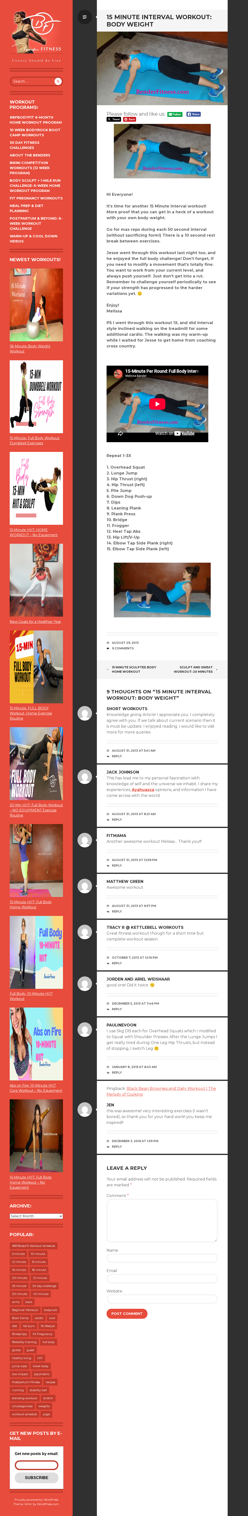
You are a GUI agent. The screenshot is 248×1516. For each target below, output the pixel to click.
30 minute (19, 1294)
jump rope (19, 1366)
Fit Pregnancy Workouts (36, 198)
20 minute (19, 1278)
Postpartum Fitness (26, 1382)
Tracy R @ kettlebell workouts (145, 927)
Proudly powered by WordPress (36, 1499)
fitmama (116, 835)
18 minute (39, 1270)
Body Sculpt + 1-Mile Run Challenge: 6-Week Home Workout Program (35, 185)
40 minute (40, 1294)
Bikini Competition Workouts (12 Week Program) (30, 168)
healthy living (21, 1358)
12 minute (19, 1262)
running (18, 1390)
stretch (48, 1398)
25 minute (19, 1286)
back (28, 1302)
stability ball (38, 1390)
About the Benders (30, 155)
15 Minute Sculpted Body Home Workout (134, 669)
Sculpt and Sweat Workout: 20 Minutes (193, 669)
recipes (50, 1382)
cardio (39, 1318)
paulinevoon (121, 1025)
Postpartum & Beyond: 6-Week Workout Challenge (36, 223)
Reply (117, 756)
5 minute (18, 1254)
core (52, 1318)
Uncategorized (22, 1406)
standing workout (24, 1398)
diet (14, 1326)
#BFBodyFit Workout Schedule (33, 1246)
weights (44, 1406)
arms (15, 1302)
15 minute (39, 1262)
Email (112, 1270)
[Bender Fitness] (36, 36)
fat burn (29, 1326)
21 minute (40, 1278)
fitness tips (19, 1334)
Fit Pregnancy (43, 1334)
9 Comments (123, 648)
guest (30, 1350)
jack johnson (123, 772)
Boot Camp (20, 1318)
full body (49, 1342)
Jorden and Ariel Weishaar (138, 979)
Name (112, 1250)
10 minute (38, 1254)
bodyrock (50, 1310)
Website (114, 1291)
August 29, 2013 (125, 643)
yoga (46, 1414)
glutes (16, 1350)
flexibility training (24, 1342)
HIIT (40, 1358)
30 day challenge (44, 1286)
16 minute (19, 1270)
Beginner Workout (25, 1310)
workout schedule (24, 1414)
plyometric (41, 1374)
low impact (20, 1374)
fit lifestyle (48, 1326)
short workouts (127, 708)
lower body (40, 1366)
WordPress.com (48, 1504)
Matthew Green (125, 881)
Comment (118, 1195)
